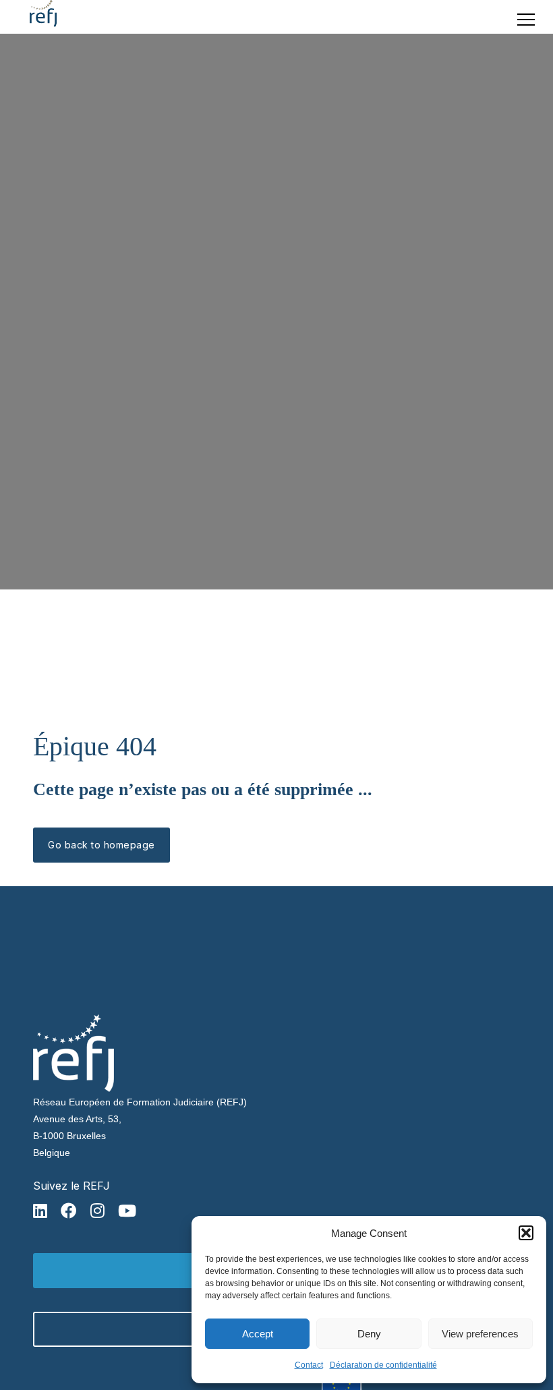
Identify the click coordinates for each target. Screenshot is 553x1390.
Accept (257, 1333)
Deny (369, 1333)
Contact (309, 1365)
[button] (526, 1233)
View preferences (480, 1333)
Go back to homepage (101, 844)
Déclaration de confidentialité (383, 1365)
